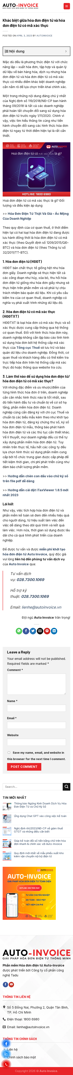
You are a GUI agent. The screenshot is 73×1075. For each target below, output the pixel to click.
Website (13, 735)
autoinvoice (44, 35)
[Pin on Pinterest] (47, 631)
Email (12, 718)
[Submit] (66, 787)
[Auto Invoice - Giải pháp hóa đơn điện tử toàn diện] (20, 6)
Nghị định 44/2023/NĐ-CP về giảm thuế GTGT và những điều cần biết (38, 830)
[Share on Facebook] (26, 631)
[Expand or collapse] (66, 51)
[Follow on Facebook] (5, 984)
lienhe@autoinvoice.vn (41, 607)
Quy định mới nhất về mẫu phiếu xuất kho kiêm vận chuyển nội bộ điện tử (39, 855)
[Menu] (67, 6)
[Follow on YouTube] (11, 984)
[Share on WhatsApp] (19, 631)
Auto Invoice (19, 564)
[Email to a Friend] (40, 631)
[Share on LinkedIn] (54, 631)
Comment (15, 670)
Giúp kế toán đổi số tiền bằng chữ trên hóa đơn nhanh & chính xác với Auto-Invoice (40, 842)
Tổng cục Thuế (28, 347)
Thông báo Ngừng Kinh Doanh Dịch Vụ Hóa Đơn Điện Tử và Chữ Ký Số (40, 805)
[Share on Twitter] (33, 631)
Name (12, 701)
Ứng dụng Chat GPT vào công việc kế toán (40, 816)
